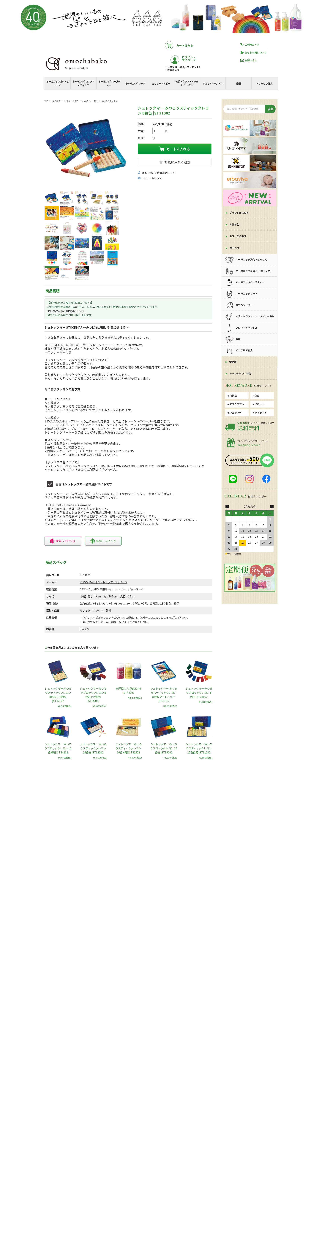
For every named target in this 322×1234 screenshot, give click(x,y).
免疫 (257, 395)
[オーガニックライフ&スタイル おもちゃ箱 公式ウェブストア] (76, 71)
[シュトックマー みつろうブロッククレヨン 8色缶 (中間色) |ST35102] (93, 671)
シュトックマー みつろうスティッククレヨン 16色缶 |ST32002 (93, 748)
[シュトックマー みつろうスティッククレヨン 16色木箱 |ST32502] (128, 726)
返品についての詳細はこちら (158, 173)
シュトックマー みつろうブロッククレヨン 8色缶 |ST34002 (199, 692)
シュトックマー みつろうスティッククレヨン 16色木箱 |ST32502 (128, 748)
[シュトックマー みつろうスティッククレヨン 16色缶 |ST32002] (93, 726)
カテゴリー (57, 101)
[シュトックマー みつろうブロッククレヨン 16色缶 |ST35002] (163, 726)
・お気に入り (172, 70)
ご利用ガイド (252, 44)
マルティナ (236, 412)
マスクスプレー (238, 404)
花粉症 (233, 395)
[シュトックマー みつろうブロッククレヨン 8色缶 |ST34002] (198, 671)
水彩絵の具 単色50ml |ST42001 (128, 690)
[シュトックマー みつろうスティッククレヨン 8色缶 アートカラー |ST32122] (163, 671)
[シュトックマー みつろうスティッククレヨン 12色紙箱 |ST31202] (198, 726)
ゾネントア (261, 412)
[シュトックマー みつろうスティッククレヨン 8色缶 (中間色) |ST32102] (58, 671)
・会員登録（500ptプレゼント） (183, 67)
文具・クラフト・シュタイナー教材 (82, 101)
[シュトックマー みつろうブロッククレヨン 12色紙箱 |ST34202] (58, 726)
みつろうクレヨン (110, 101)
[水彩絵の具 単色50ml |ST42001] (128, 671)
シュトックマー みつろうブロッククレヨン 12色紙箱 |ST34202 (58, 748)
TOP (46, 101)
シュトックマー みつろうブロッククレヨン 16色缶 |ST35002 (163, 748)
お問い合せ (251, 60)
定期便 (232, 362)
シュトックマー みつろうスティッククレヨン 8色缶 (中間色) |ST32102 (58, 694)
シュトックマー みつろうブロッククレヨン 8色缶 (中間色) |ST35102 (93, 694)
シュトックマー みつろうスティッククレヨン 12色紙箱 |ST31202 (199, 748)
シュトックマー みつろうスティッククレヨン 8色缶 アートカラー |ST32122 (163, 694)
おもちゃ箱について (256, 52)
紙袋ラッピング (106, 541)
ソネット (259, 404)
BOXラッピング (65, 541)
